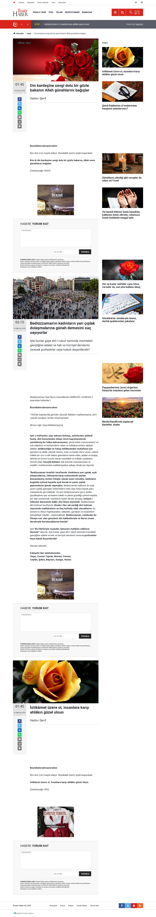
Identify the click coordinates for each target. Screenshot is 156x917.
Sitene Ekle (62, 2)
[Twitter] (20, 104)
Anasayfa (53, 906)
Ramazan (87, 12)
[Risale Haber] (20, 12)
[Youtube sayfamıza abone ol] (134, 905)
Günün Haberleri (43, 2)
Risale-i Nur (39, 12)
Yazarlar (21, 2)
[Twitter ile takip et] (128, 905)
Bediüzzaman (72, 12)
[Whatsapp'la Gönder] (20, 113)
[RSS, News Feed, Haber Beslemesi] (140, 905)
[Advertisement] (64, 123)
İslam (59, 12)
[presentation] (22, 24)
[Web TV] (136, 2)
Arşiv (53, 2)
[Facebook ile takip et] (122, 905)
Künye (62, 906)
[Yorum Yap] (20, 126)
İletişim (71, 906)
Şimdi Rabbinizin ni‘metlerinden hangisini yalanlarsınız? (67, 24)
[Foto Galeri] (141, 2)
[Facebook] (20, 99)
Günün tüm (134, 24)
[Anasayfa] (14, 2)
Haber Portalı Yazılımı (25, 913)
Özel (51, 12)
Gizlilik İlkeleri (82, 906)
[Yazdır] (20, 122)
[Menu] (115, 12)
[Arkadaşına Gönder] (20, 117)
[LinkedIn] (20, 108)
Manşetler (30, 2)
